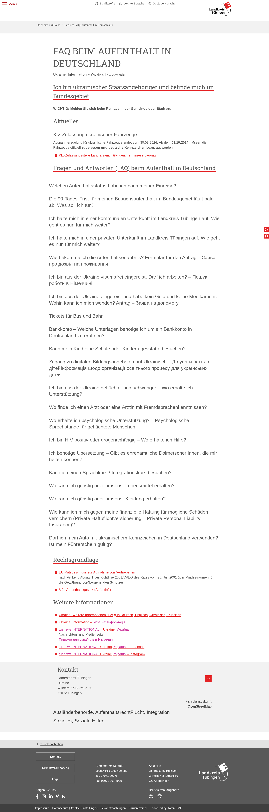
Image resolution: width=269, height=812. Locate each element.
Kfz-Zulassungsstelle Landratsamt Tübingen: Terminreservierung (107, 155)
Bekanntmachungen (113, 808)
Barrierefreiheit (138, 808)
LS (152, 796)
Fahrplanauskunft (198, 701)
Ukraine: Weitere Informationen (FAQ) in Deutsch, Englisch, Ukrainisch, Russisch (120, 615)
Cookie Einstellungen (84, 808)
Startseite (42, 25)
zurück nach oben (51, 744)
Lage (55, 779)
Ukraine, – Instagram (102, 654)
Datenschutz (60, 808)
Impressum (42, 808)
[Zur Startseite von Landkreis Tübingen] (215, 9)
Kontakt (55, 756)
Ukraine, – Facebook (101, 647)
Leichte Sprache (134, 3)
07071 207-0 (109, 775)
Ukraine (56, 25)
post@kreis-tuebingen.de (111, 770)
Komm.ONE (175, 808)
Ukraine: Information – (92, 622)
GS (160, 796)
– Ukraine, (94, 629)
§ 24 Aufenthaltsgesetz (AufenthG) (85, 590)
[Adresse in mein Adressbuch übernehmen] (208, 678)
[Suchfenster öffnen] (266, 229)
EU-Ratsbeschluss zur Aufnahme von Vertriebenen (97, 572)
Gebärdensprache (164, 3)
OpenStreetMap (200, 706)
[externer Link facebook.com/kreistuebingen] (266, 236)
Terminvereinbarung (55, 767)
